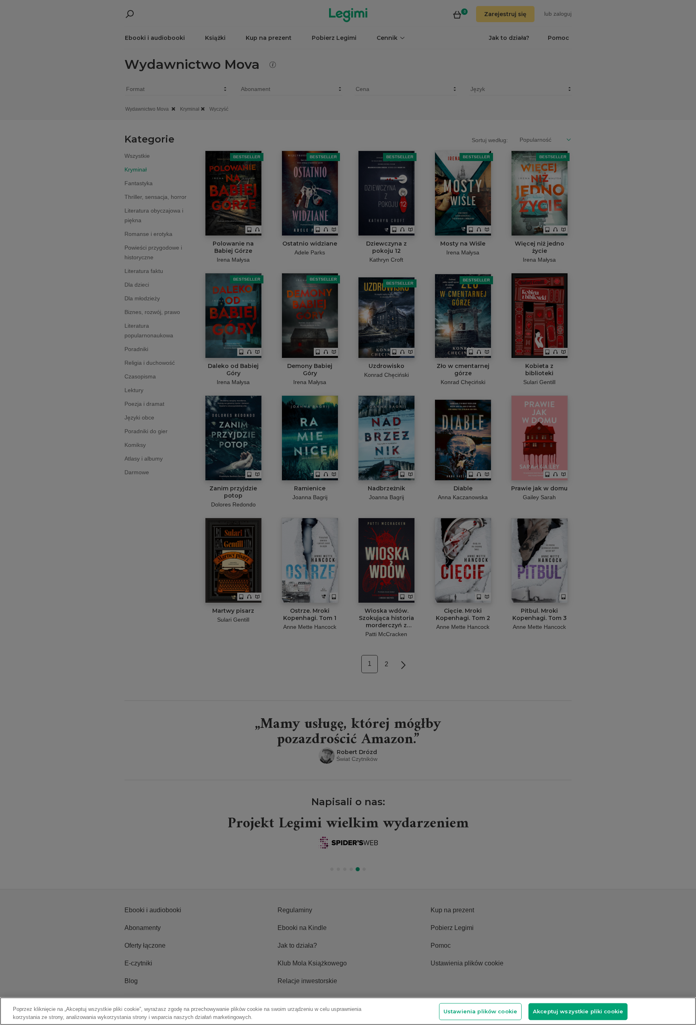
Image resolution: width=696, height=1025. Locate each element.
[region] (348, 1011)
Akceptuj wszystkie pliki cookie (578, 1011)
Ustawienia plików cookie (480, 1011)
